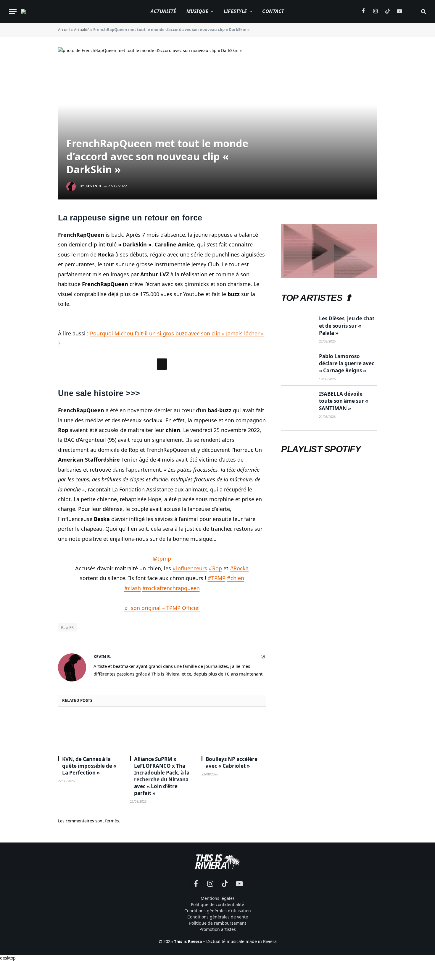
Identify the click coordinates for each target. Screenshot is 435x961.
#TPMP (216, 667)
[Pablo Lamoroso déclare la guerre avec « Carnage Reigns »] (297, 363)
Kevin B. (94, 186)
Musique (197, 11)
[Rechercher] (423, 11)
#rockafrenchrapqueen (171, 676)
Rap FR (67, 716)
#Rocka (239, 656)
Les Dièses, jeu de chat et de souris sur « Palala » (346, 325)
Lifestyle (235, 11)
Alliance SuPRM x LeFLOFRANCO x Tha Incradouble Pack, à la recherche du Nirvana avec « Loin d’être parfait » (161, 864)
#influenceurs (190, 656)
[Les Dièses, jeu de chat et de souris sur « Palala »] (297, 325)
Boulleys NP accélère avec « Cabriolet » (231, 851)
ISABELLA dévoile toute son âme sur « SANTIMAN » (343, 401)
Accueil (64, 29)
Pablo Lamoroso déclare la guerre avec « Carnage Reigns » (346, 363)
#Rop (215, 656)
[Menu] (13, 11)
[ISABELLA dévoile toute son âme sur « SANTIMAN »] (297, 401)
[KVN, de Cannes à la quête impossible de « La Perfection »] (90, 821)
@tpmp (162, 647)
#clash (132, 676)
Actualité (163, 11)
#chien (235, 667)
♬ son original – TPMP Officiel (162, 696)
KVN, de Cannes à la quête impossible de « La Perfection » (89, 854)
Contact (273, 11)
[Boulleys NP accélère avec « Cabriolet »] (234, 821)
